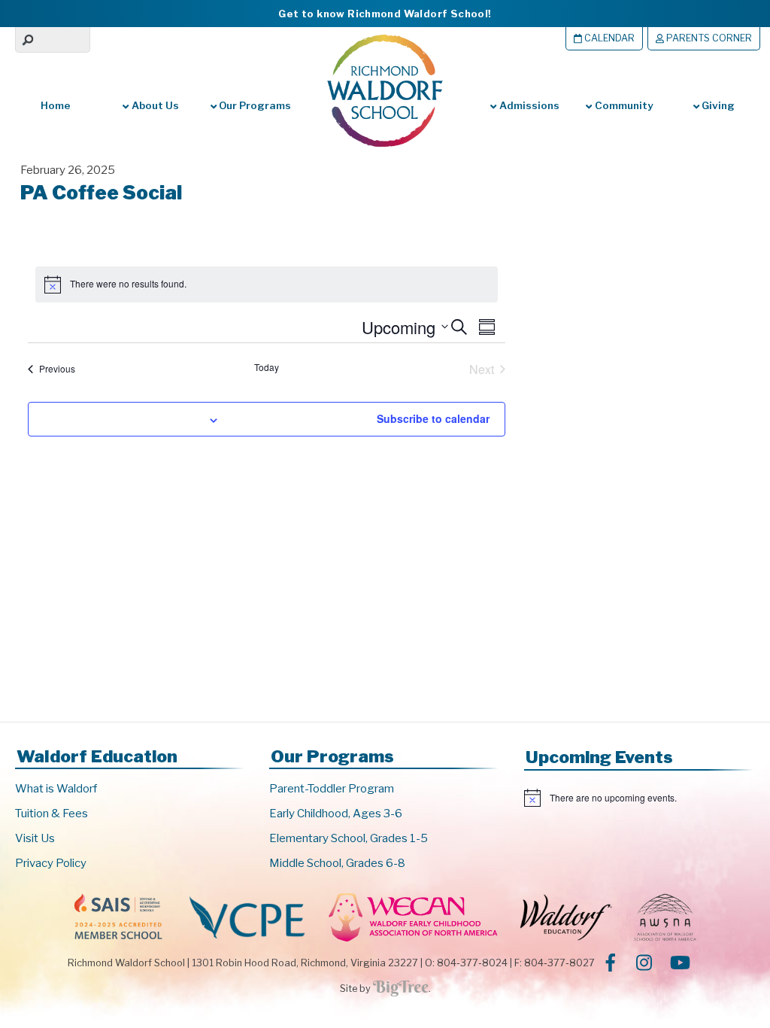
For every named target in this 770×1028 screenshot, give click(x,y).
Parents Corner (708, 38)
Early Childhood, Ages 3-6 (335, 813)
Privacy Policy (50, 863)
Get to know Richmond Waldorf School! (384, 14)
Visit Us (35, 838)
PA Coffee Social (101, 192)
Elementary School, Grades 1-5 (348, 838)
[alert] (639, 798)
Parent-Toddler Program (331, 788)
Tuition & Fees (51, 813)
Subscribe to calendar (433, 418)
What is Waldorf (56, 788)
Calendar (608, 38)
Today (266, 367)
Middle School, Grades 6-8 (337, 863)
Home (56, 105)
